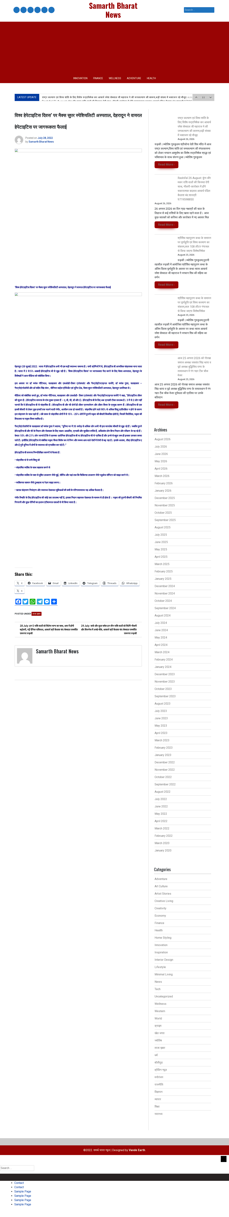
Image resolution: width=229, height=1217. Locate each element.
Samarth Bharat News (41, 141)
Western (160, 1011)
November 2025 (165, 505)
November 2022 (165, 769)
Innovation (80, 78)
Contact (16, 10)
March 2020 (162, 843)
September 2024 (165, 608)
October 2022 (163, 777)
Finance (98, 78)
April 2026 (161, 468)
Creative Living (164, 901)
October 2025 (163, 512)
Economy (160, 915)
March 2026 (162, 476)
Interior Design (164, 959)
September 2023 (165, 696)
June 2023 (161, 718)
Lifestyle (160, 967)
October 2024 (163, 601)
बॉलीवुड (159, 1062)
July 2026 (161, 446)
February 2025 (164, 571)
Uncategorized (164, 996)
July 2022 (161, 799)
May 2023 (161, 725)
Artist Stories (163, 893)
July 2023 (161, 711)
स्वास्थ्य (158, 1114)
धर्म (156, 1055)
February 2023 (164, 747)
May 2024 (161, 637)
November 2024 (165, 593)
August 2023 (162, 703)
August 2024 (162, 615)
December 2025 (165, 498)
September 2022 (165, 784)
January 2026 (163, 490)
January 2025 (163, 578)
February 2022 (164, 835)
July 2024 (161, 623)
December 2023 (165, 674)
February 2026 (164, 483)
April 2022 (161, 821)
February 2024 (164, 659)
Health (151, 78)
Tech (157, 989)
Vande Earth (137, 1150)
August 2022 (162, 791)
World (158, 1018)
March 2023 (162, 740)
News (158, 981)
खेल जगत (159, 1033)
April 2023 (161, 733)
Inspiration (161, 952)
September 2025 (165, 520)
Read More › (166, 164)
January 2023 (163, 755)
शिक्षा (157, 1106)
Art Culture (161, 886)
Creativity (160, 908)
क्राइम (158, 1026)
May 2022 (161, 813)
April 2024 (161, 645)
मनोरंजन (159, 1077)
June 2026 (161, 454)
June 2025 (161, 542)
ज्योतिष (158, 1040)
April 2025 (161, 556)
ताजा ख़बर (36, 614)
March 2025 (162, 564)
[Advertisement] (114, 47)
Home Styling (163, 937)
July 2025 (161, 534)
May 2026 (161, 461)
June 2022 (161, 806)
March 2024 (162, 652)
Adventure (134, 78)
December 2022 (165, 762)
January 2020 (163, 850)
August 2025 (162, 527)
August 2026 (162, 439)
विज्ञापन (158, 1092)
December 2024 (165, 586)
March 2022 (162, 828)
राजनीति (159, 1084)
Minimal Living (164, 974)
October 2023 (163, 689)
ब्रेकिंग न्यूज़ (161, 1070)
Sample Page (30, 10)
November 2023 (165, 681)
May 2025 (161, 549)
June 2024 (161, 630)
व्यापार (158, 1099)
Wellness (115, 78)
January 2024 (163, 667)
